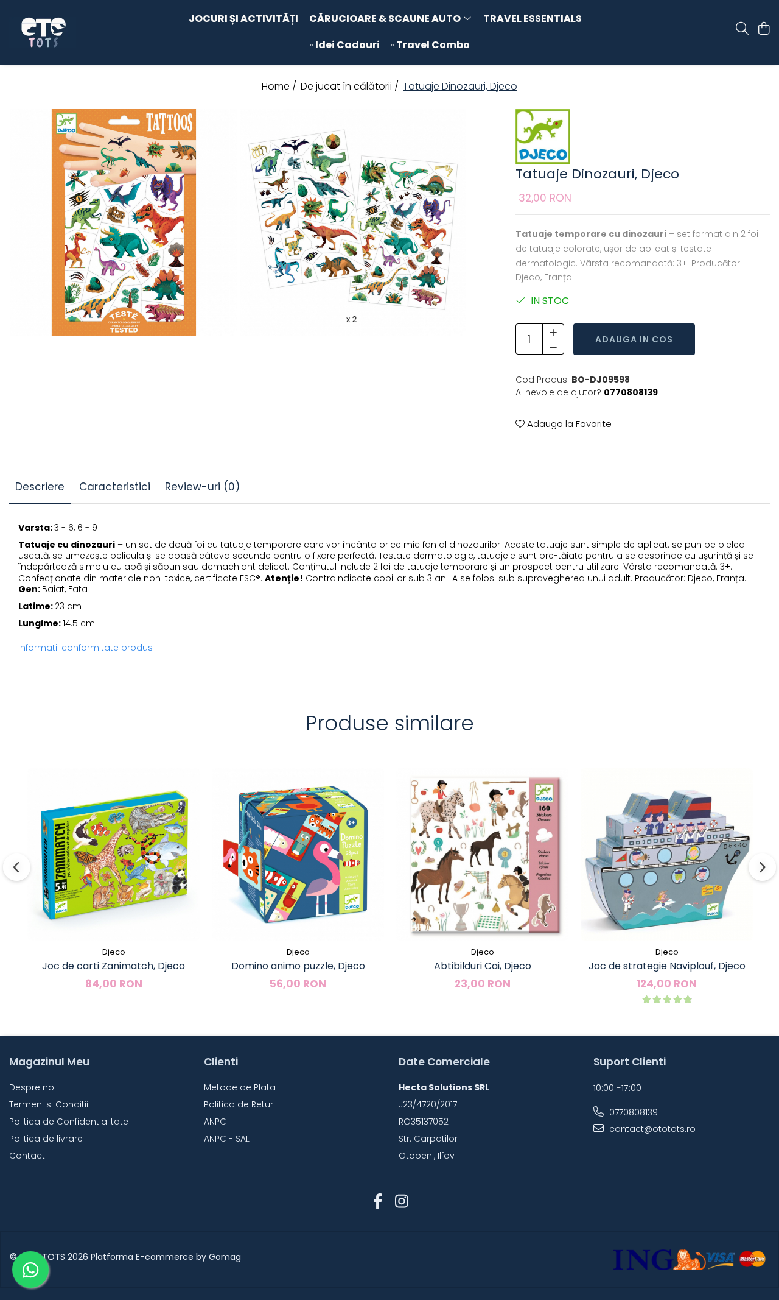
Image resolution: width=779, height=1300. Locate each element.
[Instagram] (401, 1202)
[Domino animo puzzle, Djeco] (298, 854)
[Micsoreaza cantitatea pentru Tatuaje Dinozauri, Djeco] (553, 347)
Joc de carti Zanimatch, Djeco (113, 966)
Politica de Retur (238, 1104)
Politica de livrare (46, 1138)
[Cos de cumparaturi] (763, 29)
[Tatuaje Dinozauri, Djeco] (123, 222)
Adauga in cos (634, 339)
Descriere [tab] (40, 486)
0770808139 (632, 1112)
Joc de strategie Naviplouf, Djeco (667, 966)
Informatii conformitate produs (85, 647)
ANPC (215, 1121)
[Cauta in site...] (742, 29)
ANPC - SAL (227, 1138)
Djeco (113, 952)
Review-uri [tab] (202, 486)
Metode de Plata (240, 1087)
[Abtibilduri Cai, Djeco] (482, 854)
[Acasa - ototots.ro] (78, 32)
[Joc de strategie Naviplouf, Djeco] (667, 854)
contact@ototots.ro (651, 1129)
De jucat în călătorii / (351, 86)
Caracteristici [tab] (114, 486)
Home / (280, 86)
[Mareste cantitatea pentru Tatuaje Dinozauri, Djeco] (553, 331)
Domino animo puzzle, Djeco (298, 966)
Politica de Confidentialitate (68, 1121)
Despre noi (32, 1087)
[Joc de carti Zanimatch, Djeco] (113, 854)
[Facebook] (377, 1202)
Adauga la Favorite (568, 423)
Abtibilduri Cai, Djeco (482, 966)
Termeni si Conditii (48, 1104)
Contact (27, 1156)
